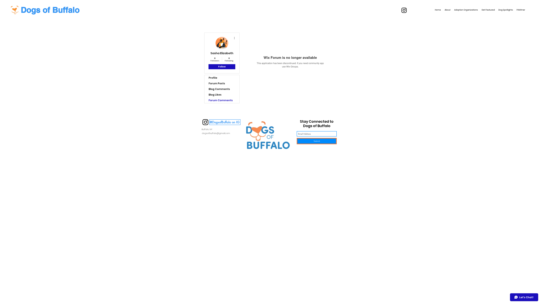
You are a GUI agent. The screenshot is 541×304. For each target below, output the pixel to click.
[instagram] (404, 10)
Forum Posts (217, 83)
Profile (213, 78)
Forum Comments (221, 100)
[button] (224, 122)
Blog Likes (215, 94)
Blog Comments (219, 89)
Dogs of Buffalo (50, 9)
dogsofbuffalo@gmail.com (216, 133)
